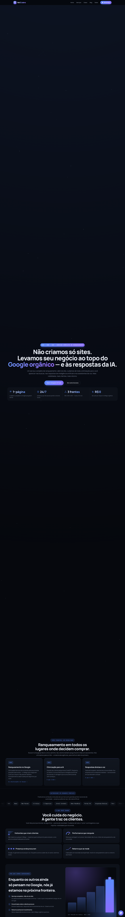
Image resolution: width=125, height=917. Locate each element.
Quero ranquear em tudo (54, 383)
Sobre (96, 2)
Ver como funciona (72, 383)
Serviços (78, 2)
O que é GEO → (51, 779)
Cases (85, 2)
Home (72, 2)
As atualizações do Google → (17, 781)
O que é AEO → (89, 777)
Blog (91, 2)
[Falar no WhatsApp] (121, 913)
